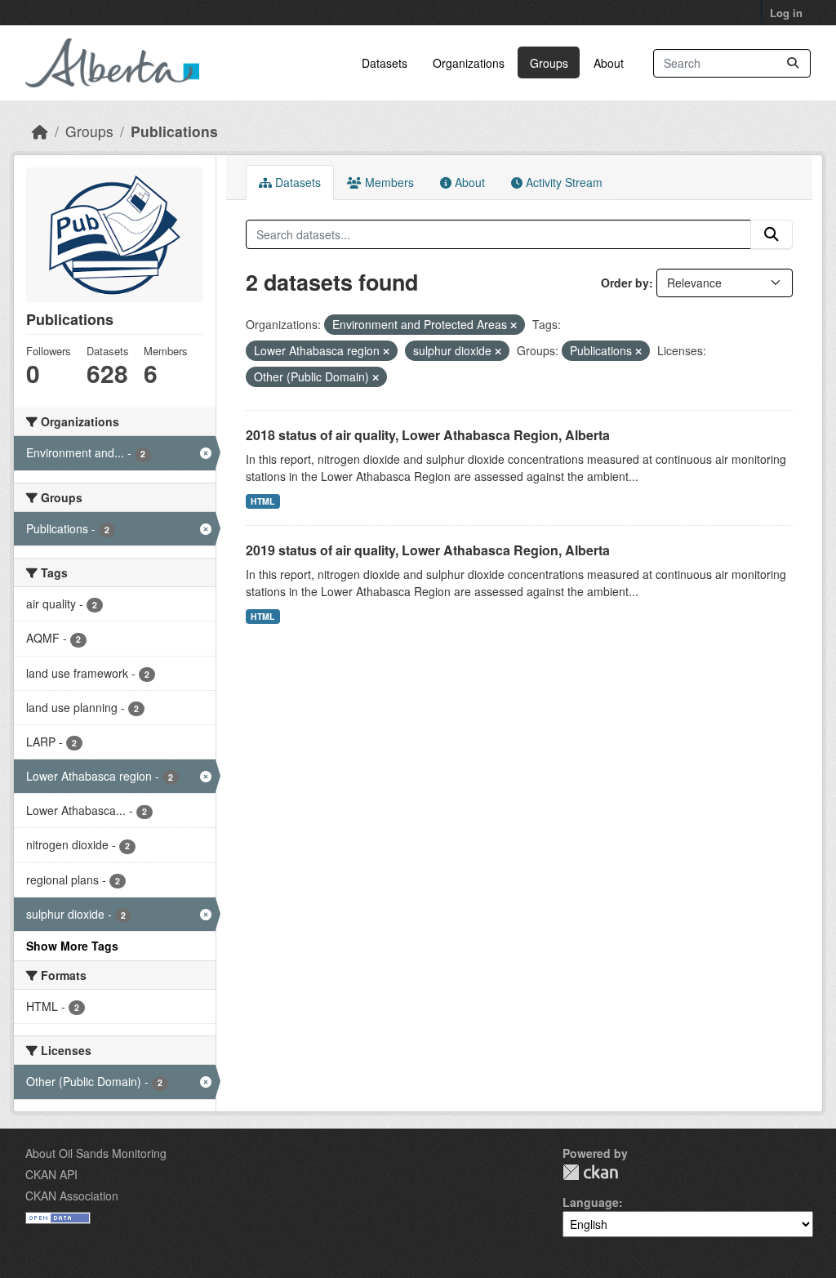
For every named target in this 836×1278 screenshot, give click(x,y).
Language (591, 1202)
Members (388, 182)
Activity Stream (562, 182)
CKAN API (51, 1174)
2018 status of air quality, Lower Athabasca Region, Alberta (428, 434)
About (609, 63)
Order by (625, 282)
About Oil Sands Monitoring (96, 1153)
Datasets (384, 63)
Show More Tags (72, 945)
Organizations (469, 63)
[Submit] (792, 63)
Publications (174, 131)
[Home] (40, 131)
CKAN (590, 1172)
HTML (262, 501)
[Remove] (513, 325)
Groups (549, 63)
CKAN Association (71, 1195)
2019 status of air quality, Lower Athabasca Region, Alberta (428, 550)
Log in (786, 12)
